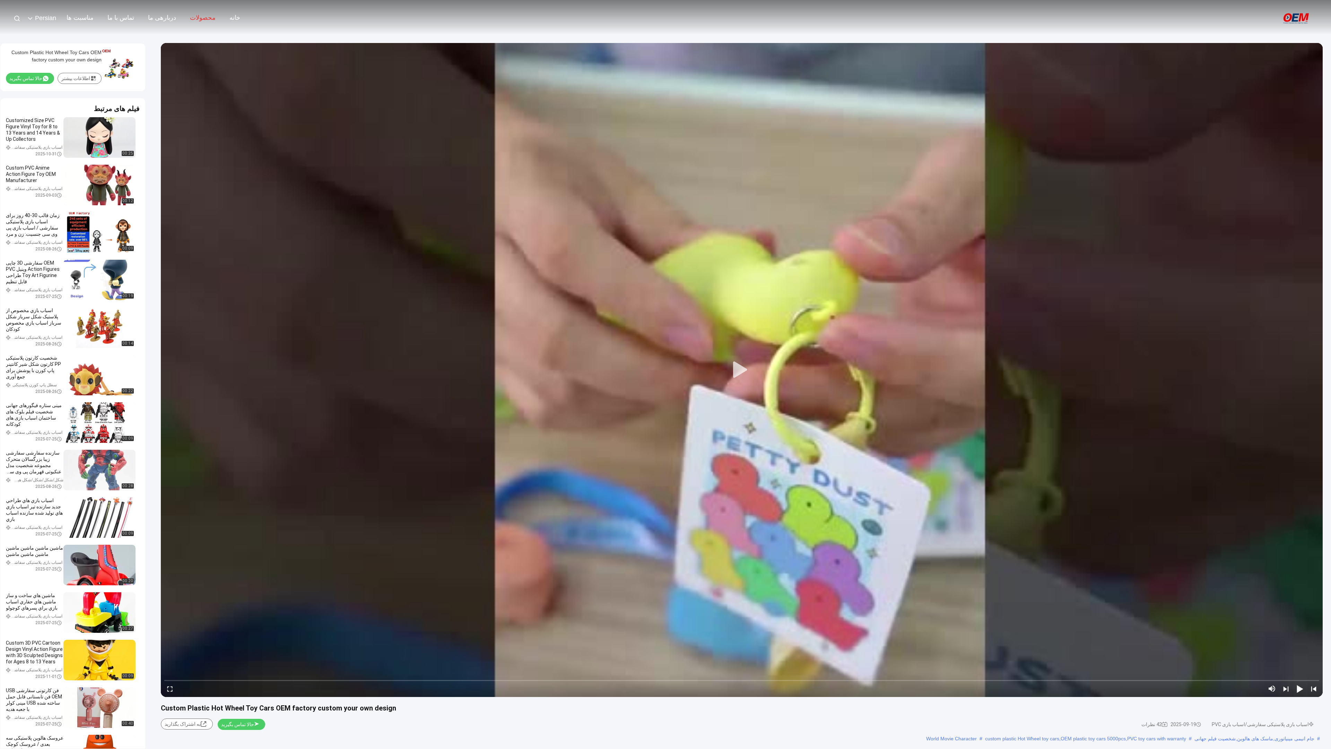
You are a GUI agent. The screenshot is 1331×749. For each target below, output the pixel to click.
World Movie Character (951, 738)
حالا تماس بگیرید (237, 724)
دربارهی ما (162, 17)
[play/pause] (1300, 688)
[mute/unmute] (1272, 688)
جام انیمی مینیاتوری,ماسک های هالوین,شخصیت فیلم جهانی (1254, 738)
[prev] (1314, 688)
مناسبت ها (80, 17)
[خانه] (1296, 17)
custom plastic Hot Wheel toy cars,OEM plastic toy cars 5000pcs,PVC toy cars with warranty (1085, 738)
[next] (1286, 688)
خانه (234, 17)
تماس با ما (120, 17)
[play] (741, 370)
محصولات (203, 17)
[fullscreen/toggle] (170, 688)
